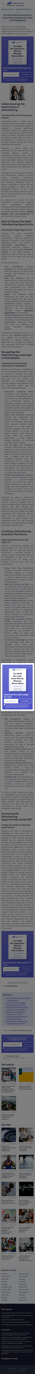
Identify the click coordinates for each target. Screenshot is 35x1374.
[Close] (30, 667)
